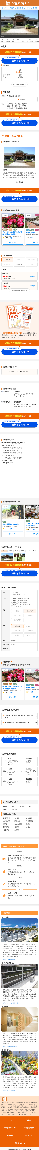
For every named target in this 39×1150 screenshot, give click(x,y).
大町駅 (16, 830)
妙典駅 (28, 827)
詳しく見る (13, 242)
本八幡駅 (29, 818)
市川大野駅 (6, 818)
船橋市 (5, 806)
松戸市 (14, 806)
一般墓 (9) (19, 264)
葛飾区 (5, 809)
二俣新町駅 (6, 821)
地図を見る (23, 99)
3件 (34, 529)
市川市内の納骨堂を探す (10, 1046)
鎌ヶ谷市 (23, 806)
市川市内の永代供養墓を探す (11, 1003)
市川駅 (16, 818)
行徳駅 (16, 827)
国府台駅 (17, 821)
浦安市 (31, 806)
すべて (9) (7, 259)
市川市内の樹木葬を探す (10, 1090)
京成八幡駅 (18, 824)
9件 (32, 237)
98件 (11, 238)
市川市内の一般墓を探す (10, 959)
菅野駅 (5, 824)
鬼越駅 (28, 824)
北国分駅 (6, 830)
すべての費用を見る (18, 290)
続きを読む (19, 182)
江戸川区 (15, 809)
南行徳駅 (6, 827)
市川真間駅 (29, 821)
